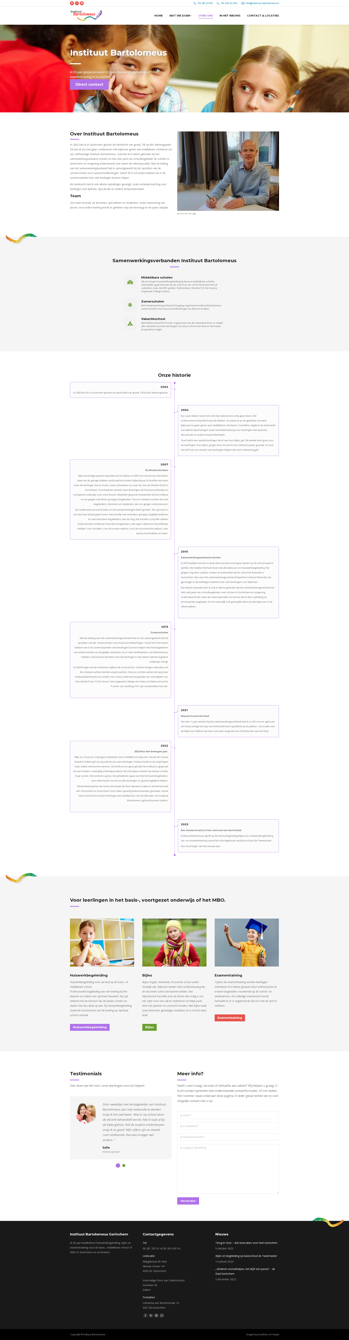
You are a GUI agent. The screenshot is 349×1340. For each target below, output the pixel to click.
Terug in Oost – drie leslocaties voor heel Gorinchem (246, 1242)
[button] (118, 1165)
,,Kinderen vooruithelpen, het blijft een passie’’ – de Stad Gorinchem (245, 1271)
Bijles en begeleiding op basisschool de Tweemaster (246, 1256)
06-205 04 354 (229, 3)
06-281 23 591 (205, 3)
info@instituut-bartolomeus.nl (262, 3)
